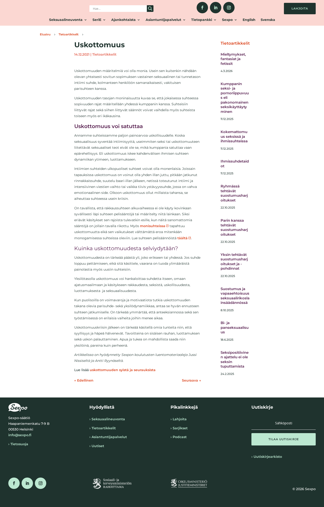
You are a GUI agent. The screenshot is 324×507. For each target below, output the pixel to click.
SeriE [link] (97, 20)
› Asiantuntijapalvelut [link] (108, 437)
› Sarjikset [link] (179, 428)
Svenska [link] (268, 20)
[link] (202, 7)
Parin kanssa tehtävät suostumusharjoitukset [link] (234, 227)
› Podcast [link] (179, 437)
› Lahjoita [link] (179, 419)
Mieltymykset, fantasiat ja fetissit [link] (233, 59)
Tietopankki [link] (201, 20)
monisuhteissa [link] (152, 226)
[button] (283, 439)
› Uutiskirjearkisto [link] (266, 456)
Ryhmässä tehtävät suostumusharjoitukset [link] (234, 193)
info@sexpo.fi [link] (19, 435)
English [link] (249, 20)
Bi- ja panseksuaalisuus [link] (235, 327)
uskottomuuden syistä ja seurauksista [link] (123, 370)
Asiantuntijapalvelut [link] (163, 20)
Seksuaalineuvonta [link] (66, 20)
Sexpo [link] (227, 20)
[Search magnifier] (150, 8)
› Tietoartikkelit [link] (102, 428)
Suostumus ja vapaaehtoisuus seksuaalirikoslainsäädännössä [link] (235, 296)
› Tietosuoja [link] (18, 444)
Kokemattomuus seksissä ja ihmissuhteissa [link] (234, 136)
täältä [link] (182, 238)
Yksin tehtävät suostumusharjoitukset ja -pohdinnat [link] (234, 261)
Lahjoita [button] (300, 8)
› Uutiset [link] (96, 446)
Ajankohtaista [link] (123, 20)
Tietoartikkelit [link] (104, 54)
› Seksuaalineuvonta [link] (107, 419)
